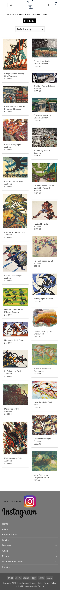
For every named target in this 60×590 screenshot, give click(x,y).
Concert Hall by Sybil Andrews (13, 182)
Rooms (5, 556)
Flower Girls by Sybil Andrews (13, 277)
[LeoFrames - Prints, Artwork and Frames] (30, 5)
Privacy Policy (50, 583)
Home (10, 14)
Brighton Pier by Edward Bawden (44, 87)
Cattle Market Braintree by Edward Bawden (14, 107)
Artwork (6, 529)
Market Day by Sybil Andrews (42, 440)
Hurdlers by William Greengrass (42, 370)
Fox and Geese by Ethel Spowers (44, 262)
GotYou (41, 586)
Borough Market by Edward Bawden (42, 62)
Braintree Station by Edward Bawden (42, 116)
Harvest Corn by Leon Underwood (43, 332)
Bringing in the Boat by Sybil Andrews (14, 75)
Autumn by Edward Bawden (42, 152)
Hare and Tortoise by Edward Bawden (13, 311)
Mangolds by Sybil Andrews (12, 410)
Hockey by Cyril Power (14, 340)
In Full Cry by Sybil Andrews (12, 372)
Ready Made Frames (12, 561)
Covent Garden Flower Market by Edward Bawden (44, 188)
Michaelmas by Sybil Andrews (13, 459)
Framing (6, 567)
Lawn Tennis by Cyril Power (43, 403)
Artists (5, 551)
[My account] (48, 5)
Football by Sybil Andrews (41, 225)
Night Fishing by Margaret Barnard (41, 476)
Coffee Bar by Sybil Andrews (12, 146)
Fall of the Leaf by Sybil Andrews (14, 233)
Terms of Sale (35, 583)
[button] (3, 4)
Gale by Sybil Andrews (43, 299)
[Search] (11, 5)
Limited (5, 540)
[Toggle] (56, 545)
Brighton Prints (9, 534)
